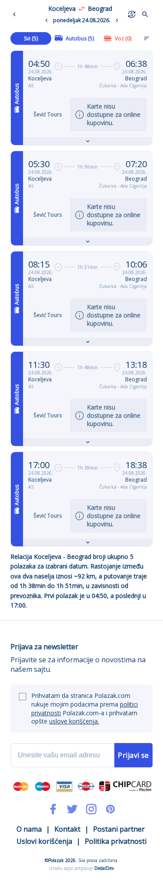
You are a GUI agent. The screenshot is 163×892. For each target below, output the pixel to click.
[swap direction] (82, 9)
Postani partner (119, 829)
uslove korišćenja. (74, 721)
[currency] (132, 14)
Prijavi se (133, 755)
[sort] (146, 38)
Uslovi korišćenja (44, 841)
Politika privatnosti (115, 841)
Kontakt (67, 829)
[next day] (117, 20)
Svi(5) (31, 38)
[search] (145, 14)
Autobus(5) (80, 38)
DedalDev (104, 868)
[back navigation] (16, 14)
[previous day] (46, 20)
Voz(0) (123, 38)
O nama (29, 829)
